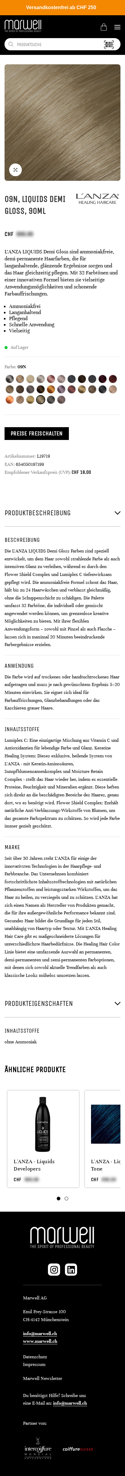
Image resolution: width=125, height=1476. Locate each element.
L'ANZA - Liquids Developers (34, 1165)
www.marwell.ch (40, 1341)
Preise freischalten (37, 433)
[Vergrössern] (15, 169)
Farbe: (10, 367)
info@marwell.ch (40, 1333)
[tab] (58, 1198)
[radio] (9, 379)
